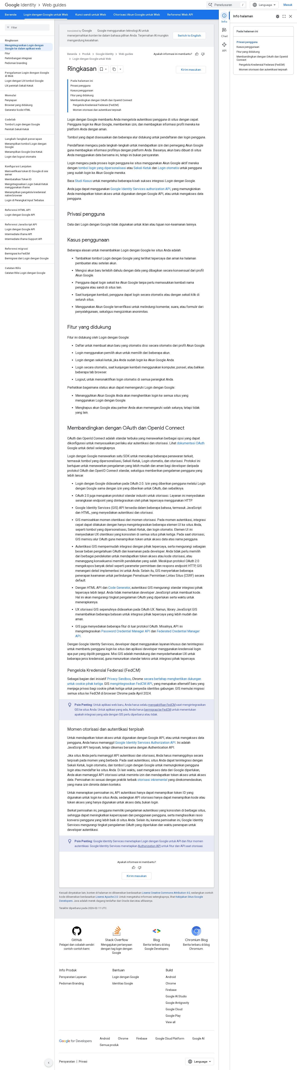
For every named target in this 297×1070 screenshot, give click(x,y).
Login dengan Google (125, 977)
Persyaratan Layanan (72, 977)
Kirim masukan (191, 69)
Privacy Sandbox (119, 679)
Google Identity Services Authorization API (145, 743)
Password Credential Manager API (125, 631)
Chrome (171, 983)
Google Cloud (174, 1009)
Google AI (198, 1038)
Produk (86, 53)
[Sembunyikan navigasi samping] (49, 1063)
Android (171, 977)
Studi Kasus (83, 181)
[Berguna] (197, 54)
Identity (28, 5)
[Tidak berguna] (203, 54)
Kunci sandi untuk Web (90, 14)
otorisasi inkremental (152, 780)
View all (170, 1022)
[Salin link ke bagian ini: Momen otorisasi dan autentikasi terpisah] (148, 729)
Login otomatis (168, 168)
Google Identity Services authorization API (141, 189)
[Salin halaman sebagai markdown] (114, 69)
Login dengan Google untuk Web (46, 14)
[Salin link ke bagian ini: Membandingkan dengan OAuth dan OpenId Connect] (188, 428)
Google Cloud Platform (169, 1038)
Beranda (10, 14)
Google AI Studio (176, 996)
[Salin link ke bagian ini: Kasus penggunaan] (113, 240)
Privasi (83, 1061)
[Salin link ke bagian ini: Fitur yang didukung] (115, 327)
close (290, 16)
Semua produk (109, 1045)
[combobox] (226, 4)
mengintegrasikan (122, 684)
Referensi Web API (180, 14)
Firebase (171, 990)
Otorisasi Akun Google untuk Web (136, 14)
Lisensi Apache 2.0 (107, 896)
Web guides (54, 5)
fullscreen (284, 16)
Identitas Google (122, 983)
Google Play (173, 1015)
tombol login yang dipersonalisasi (102, 168)
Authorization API (149, 846)
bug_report (277, 16)
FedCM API (144, 684)
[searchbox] (27, 27)
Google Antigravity (177, 1002)
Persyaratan (67, 1061)
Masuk (287, 4)
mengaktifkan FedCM (162, 704)
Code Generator (119, 588)
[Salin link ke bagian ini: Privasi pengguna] (109, 214)
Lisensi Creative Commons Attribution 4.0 (166, 892)
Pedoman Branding (71, 983)
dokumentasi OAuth (190, 443)
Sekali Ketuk (142, 168)
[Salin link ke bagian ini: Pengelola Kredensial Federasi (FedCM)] (144, 670)
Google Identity (105, 53)
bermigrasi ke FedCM (157, 709)
